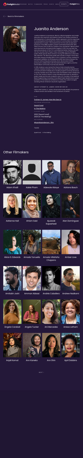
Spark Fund (38, 105)
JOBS (56, 447)
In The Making (39, 108)
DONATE (64, 4)
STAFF (61, 447)
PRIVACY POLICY (29, 447)
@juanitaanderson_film (44, 122)
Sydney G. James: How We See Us (47, 99)
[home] (11, 4)
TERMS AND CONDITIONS (44, 447)
